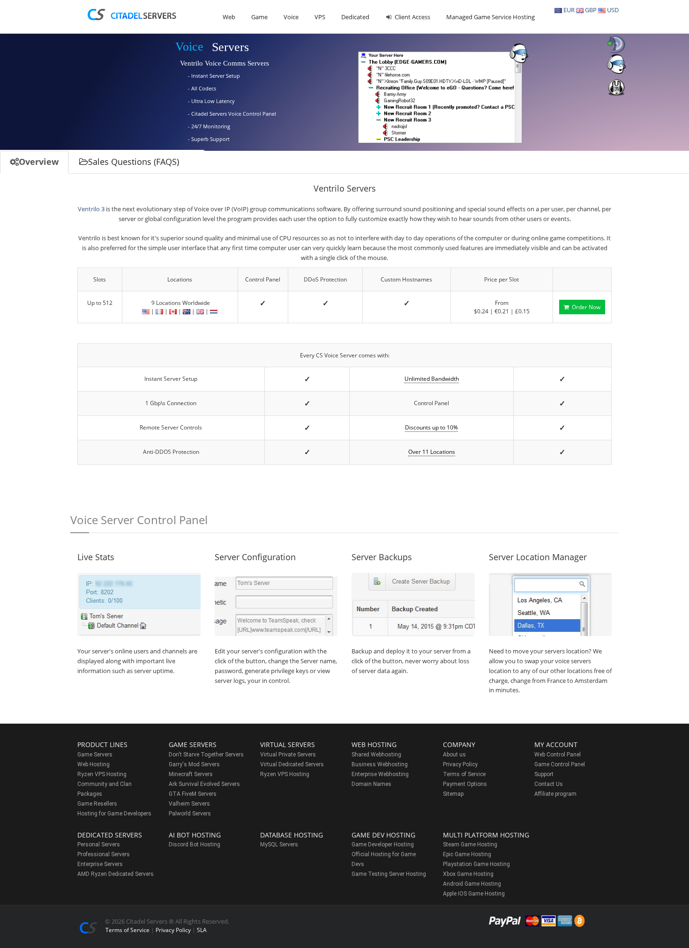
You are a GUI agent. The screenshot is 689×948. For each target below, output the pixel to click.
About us (454, 754)
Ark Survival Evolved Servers (204, 784)
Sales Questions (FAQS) (133, 161)
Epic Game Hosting (467, 854)
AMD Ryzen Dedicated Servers (115, 874)
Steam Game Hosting (470, 844)
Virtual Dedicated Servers (292, 764)
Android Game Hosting (472, 884)
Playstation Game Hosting (476, 864)
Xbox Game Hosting (468, 874)
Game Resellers (97, 803)
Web (229, 17)
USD (612, 10)
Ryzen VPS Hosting (102, 774)
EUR (568, 10)
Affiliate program (555, 794)
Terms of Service (464, 774)
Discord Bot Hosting (194, 844)
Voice (291, 17)
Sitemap (453, 794)
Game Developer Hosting (383, 844)
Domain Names (371, 784)
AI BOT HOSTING (195, 834)
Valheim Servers (189, 803)
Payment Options (465, 784)
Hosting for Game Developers (114, 813)
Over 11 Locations (431, 452)
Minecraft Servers (191, 774)
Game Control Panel (559, 764)
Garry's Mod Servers (194, 764)
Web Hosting (93, 764)
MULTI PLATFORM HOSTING (486, 834)
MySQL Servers (279, 844)
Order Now (584, 307)
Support (544, 774)
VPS (320, 17)
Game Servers (94, 754)
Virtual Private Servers (288, 754)
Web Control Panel (557, 754)
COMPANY (459, 744)
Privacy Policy (460, 764)
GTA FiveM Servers (193, 794)
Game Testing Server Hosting (389, 874)
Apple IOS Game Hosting (474, 893)
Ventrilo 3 (91, 209)
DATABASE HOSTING (291, 834)
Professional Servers (103, 854)
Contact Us (548, 784)
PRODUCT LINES (102, 744)
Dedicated (355, 17)
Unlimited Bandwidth (431, 379)
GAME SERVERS (193, 744)
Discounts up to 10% (431, 427)
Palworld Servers (190, 813)
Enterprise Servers (100, 864)
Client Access (411, 17)
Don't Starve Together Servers (206, 754)
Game (259, 17)
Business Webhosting (380, 764)
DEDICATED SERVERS (109, 834)
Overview (39, 161)
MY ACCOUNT (555, 744)
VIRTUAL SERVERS (287, 744)
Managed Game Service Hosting (490, 17)
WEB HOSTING (374, 744)
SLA (202, 930)
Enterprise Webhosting (380, 774)
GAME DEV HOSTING (383, 834)
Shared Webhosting (376, 754)
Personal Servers (98, 844)
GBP (590, 10)
